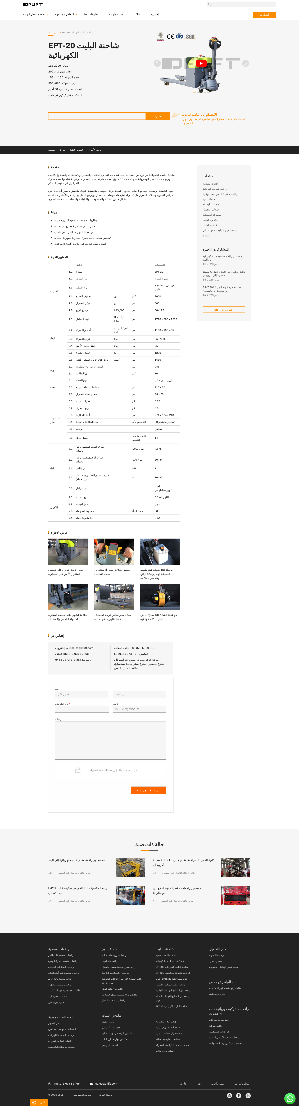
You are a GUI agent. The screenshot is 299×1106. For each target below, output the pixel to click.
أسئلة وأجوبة (116, 14)
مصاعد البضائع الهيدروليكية (169, 1027)
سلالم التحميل (211, 209)
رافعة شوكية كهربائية (215, 188)
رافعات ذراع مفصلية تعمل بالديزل (118, 967)
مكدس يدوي (108, 1021)
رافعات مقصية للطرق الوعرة (62, 961)
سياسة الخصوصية (82, 1094)
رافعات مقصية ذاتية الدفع (60, 978)
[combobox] (117, 709)
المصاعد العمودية (212, 214)
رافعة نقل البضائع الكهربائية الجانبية (173, 990)
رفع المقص (64, 872)
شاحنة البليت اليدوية (166, 955)
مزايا (62, 149)
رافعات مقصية (211, 183)
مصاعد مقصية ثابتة (57, 996)
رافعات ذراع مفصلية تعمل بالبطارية (119, 994)
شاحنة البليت (210, 225)
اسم (57, 688)
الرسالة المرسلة (149, 790)
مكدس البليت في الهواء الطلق (117, 1033)
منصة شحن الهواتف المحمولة (223, 967)
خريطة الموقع (106, 1094)
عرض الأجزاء (95, 149)
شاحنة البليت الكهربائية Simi (170, 961)
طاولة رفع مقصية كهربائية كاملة (64, 990)
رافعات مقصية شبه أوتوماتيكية (63, 972)
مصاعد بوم (209, 199)
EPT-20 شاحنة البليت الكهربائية (171, 1006)
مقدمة (51, 149)
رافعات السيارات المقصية (61, 967)
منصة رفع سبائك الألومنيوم (61, 1046)
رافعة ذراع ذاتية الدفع (112, 988)
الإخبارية (155, 14)
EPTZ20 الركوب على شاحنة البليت (173, 972)
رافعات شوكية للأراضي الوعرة (220, 194)
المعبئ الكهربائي (110, 1045)
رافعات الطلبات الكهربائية (61, 1035)
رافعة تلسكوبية (109, 961)
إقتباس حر (226, 309)
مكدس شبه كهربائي (112, 1027)
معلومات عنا (91, 14)
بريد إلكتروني (62, 703)
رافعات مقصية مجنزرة (59, 984)
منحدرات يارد (215, 961)
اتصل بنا (264, 14)
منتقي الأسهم (55, 1023)
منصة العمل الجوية (33, 14)
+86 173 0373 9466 (68, 659)
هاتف (115, 703)
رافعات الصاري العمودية (60, 1041)
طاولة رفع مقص (56, 1002)
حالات (137, 14)
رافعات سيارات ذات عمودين (170, 1033)
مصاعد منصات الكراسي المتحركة (172, 1045)
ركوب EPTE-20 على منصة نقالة (172, 978)
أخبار (199, 1083)
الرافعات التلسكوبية (219, 1031)
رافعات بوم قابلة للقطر (113, 1000)
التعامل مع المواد (64, 14)
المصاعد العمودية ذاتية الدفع (62, 1029)
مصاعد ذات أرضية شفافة (168, 1039)
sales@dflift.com (82, 648)
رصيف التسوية (216, 955)
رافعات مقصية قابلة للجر (60, 955)
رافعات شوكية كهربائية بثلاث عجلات (226, 1043)
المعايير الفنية (76, 149)
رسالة (58, 719)
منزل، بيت (53, 32)
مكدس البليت (210, 220)
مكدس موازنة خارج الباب (114, 1039)
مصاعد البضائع (211, 204)
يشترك (158, 116)
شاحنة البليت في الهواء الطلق (170, 984)
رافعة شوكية (215, 1025)
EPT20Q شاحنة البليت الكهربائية (172, 967)
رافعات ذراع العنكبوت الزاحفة (117, 972)
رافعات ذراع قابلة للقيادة (114, 955)
